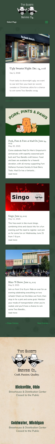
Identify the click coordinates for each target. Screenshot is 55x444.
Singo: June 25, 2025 (17, 216)
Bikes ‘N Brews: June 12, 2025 (22, 282)
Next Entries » (43, 323)
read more (12, 174)
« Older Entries (12, 323)
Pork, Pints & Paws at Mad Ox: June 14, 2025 (27, 142)
